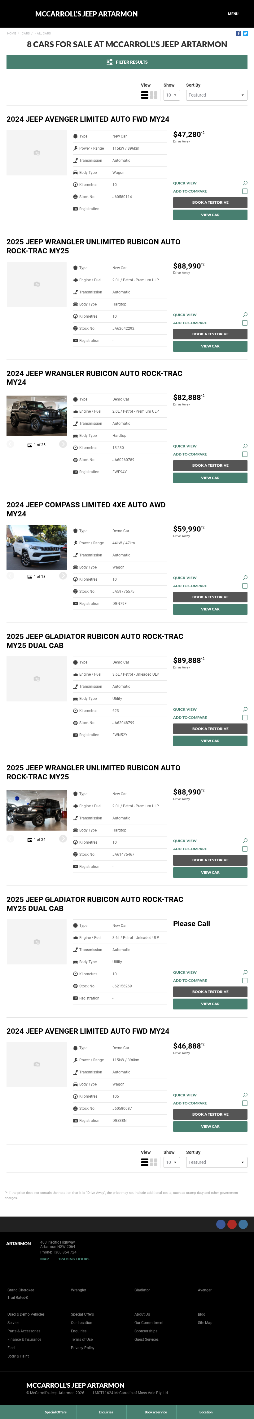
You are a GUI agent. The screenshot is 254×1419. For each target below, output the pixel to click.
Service (13, 1323)
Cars (25, 33)
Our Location (81, 1323)
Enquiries (78, 1331)
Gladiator (142, 1290)
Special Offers (82, 1314)
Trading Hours (74, 1259)
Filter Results (132, 62)
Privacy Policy (82, 1348)
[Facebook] (238, 33)
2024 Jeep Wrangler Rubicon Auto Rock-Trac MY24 (94, 378)
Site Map (205, 1323)
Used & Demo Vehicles (26, 1314)
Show (169, 85)
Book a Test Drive (210, 202)
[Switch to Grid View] (153, 95)
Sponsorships (145, 1331)
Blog (201, 1314)
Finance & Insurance (24, 1339)
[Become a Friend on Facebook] (221, 1224)
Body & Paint (18, 1356)
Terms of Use (82, 1339)
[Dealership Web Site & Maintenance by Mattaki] (238, 1388)
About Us (142, 1314)
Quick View (185, 183)
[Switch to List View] (144, 95)
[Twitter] (245, 33)
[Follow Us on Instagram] (243, 1224)
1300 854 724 (65, 1252)
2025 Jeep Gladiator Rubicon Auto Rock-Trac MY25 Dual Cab (95, 641)
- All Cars (43, 33)
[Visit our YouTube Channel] (232, 1224)
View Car (210, 214)
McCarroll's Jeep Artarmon (86, 14)
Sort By (193, 85)
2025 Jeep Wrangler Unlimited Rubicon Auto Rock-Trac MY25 (94, 246)
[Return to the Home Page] (15, 1387)
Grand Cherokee (20, 1290)
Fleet (11, 1348)
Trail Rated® (17, 1297)
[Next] (63, 444)
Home (11, 33)
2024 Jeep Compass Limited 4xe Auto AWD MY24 (86, 509)
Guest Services (146, 1339)
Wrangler (78, 1290)
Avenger (205, 1290)
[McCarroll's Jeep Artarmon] (16, 14)
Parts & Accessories (23, 1331)
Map (44, 1259)
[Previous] (10, 444)
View (146, 85)
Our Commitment (149, 1323)
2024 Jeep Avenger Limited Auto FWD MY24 (88, 119)
